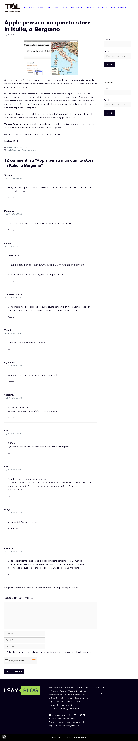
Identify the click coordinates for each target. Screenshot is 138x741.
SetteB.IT (13, 141)
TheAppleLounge (57, 687)
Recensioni (102, 7)
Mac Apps (90, 7)
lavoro (33, 150)
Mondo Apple (22, 147)
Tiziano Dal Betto (13, 294)
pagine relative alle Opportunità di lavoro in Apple (62, 114)
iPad (57, 7)
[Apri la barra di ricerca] (131, 7)
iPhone (40, 7)
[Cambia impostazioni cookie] (4, 737)
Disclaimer (98, 693)
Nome (107, 39)
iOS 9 (65, 7)
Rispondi (11, 197)
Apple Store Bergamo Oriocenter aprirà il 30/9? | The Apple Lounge (46, 587)
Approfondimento (118, 7)
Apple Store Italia (23, 150)
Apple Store (11, 147)
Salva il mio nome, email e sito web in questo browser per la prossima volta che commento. (50, 652)
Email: (107, 51)
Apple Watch (76, 7)
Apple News (29, 7)
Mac (49, 7)
